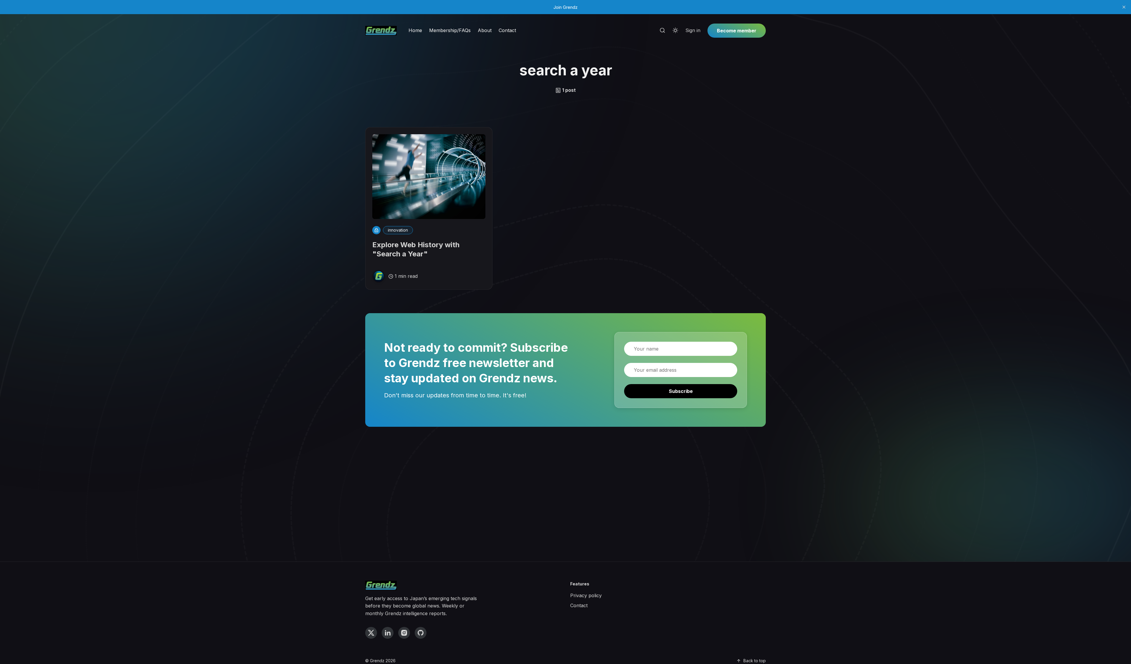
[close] (1124, 7)
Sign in (692, 30)
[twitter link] (371, 633)
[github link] (420, 633)
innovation (398, 230)
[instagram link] (404, 633)
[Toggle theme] (675, 30)
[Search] (662, 30)
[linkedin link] (387, 633)
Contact (507, 30)
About (485, 30)
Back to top (754, 660)
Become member (736, 31)
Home (415, 30)
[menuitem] (415, 30)
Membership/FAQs (450, 30)
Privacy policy (586, 595)
